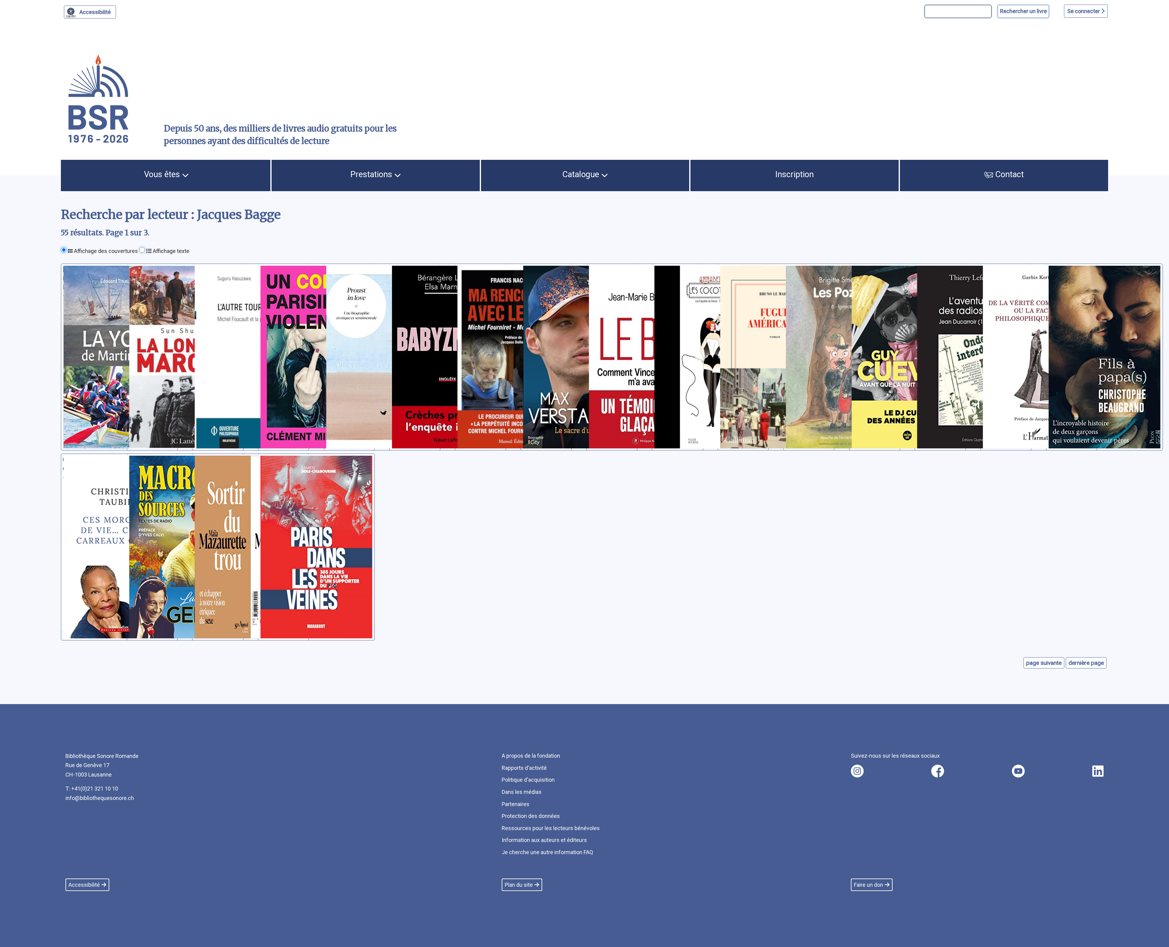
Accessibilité (95, 12)
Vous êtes (163, 174)
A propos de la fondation (531, 755)
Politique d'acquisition (528, 780)
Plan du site (519, 885)
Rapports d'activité (524, 768)
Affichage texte (170, 251)
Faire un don (868, 885)
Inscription (794, 174)
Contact (1008, 174)
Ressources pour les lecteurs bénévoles (551, 828)
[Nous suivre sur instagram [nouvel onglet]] (857, 771)
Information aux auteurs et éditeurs (544, 840)
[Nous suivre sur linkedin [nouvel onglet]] (1098, 771)
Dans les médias (522, 792)
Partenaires (515, 804)
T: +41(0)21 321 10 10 (91, 788)
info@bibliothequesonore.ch (99, 798)
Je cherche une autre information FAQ (547, 852)
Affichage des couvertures (105, 251)
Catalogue (581, 174)
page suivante (1044, 662)
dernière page (1086, 662)
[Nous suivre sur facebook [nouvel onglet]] (937, 771)
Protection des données (531, 816)
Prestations (372, 174)
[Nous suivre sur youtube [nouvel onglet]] (1018, 771)
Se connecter (1084, 11)
